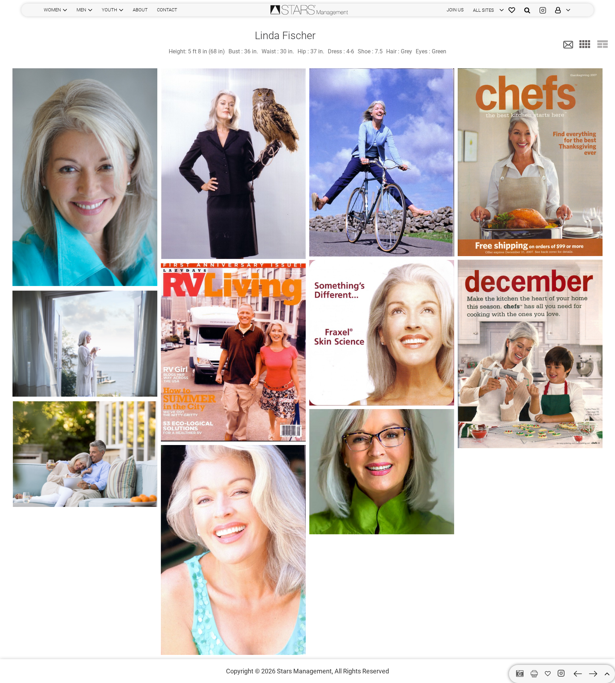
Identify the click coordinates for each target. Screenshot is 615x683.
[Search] (527, 10)
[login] (561, 10)
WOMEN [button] (52, 9)
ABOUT (140, 9)
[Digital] (520, 674)
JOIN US (455, 9)
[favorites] (512, 10)
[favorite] (548, 673)
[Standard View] (602, 44)
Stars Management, (305, 671)
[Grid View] (584, 44)
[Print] (534, 673)
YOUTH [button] (109, 9)
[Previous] (578, 674)
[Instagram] (543, 10)
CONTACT (167, 9)
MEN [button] (81, 9)
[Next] (593, 674)
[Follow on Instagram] (562, 673)
